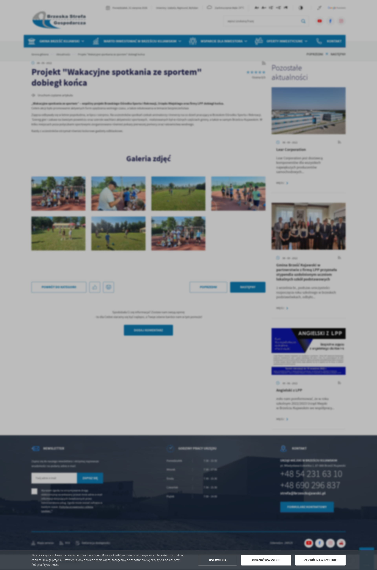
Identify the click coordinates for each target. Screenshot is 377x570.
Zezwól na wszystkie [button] (320, 560)
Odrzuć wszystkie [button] (266, 560)
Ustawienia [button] (217, 560)
